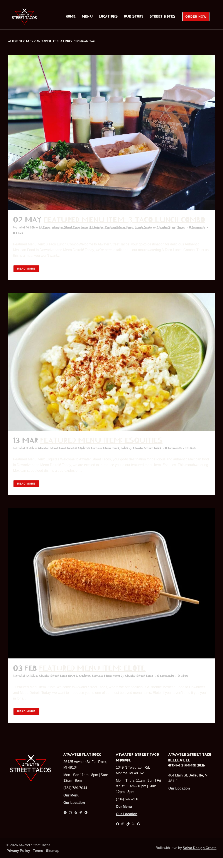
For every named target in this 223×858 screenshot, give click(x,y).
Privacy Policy (18, 851)
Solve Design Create (199, 848)
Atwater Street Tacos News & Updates (78, 227)
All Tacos (45, 227)
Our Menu (71, 795)
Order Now (195, 16)
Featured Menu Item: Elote (92, 668)
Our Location (74, 803)
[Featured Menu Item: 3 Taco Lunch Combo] (111, 132)
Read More (26, 268)
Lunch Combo (143, 227)
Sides (124, 448)
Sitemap (52, 851)
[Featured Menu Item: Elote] (111, 583)
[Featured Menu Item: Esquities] (111, 362)
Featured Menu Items (119, 227)
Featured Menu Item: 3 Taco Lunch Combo (124, 220)
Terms (38, 851)
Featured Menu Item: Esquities (101, 440)
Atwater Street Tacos (171, 227)
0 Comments (197, 227)
